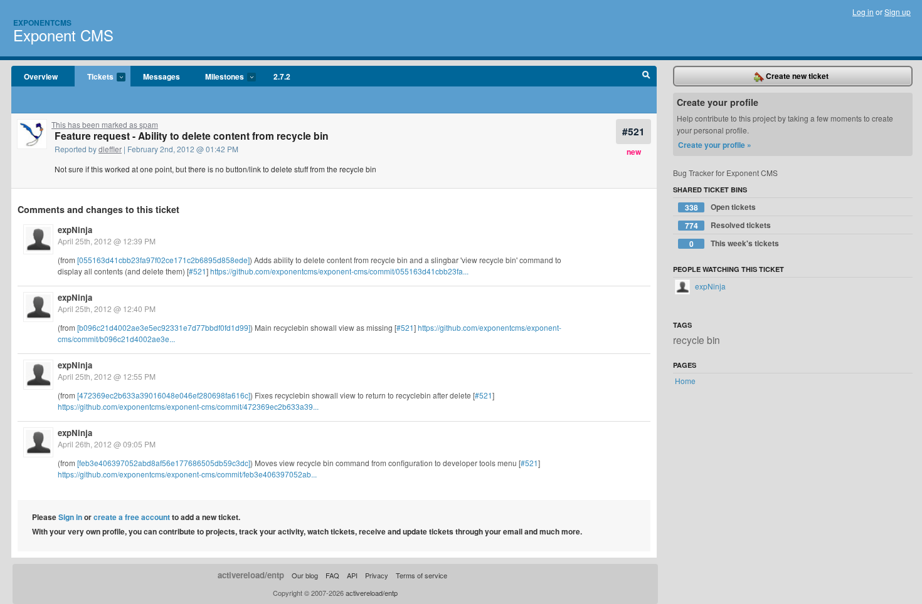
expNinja (75, 230)
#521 (633, 131)
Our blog (305, 575)
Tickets (94, 77)
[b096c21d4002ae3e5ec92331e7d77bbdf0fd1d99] (163, 327)
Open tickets (720, 207)
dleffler (110, 148)
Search (646, 76)
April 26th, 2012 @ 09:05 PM (107, 444)
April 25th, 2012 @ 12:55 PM (107, 376)
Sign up (897, 11)
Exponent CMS (63, 35)
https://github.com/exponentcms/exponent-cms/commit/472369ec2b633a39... (188, 406)
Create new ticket (796, 75)
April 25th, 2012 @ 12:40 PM (107, 308)
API (352, 575)
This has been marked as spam (104, 124)
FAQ (332, 575)
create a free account (131, 517)
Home (685, 380)
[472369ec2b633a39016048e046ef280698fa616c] (163, 395)
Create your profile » (714, 144)
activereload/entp (251, 575)
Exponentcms (42, 22)
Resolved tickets (728, 225)
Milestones (218, 77)
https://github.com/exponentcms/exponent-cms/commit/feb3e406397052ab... (187, 474)
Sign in (70, 517)
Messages (161, 76)
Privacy (376, 575)
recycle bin (696, 339)
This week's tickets (734, 243)
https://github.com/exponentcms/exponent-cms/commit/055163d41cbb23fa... (339, 271)
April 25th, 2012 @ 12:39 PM (107, 241)
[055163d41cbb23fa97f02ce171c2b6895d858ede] (163, 259)
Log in (863, 11)
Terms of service (421, 575)
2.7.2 (281, 76)
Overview (41, 76)
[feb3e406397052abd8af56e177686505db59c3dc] (163, 462)
